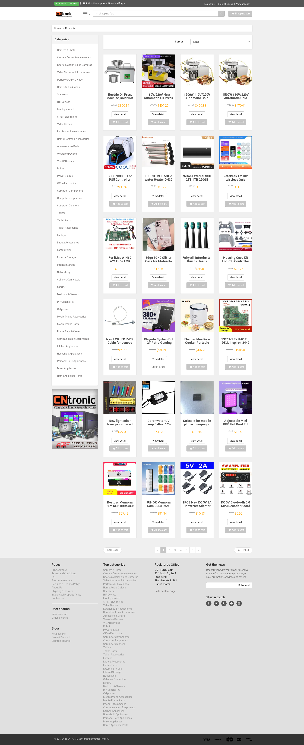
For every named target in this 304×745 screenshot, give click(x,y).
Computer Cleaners (68, 205)
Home (57, 28)
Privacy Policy (59, 570)
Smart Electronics (67, 116)
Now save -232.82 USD (66, 3)
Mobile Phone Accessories (71, 316)
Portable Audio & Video (70, 79)
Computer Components (70, 190)
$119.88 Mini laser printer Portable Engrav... (104, 3)
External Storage (66, 257)
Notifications (59, 633)
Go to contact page (165, 591)
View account (243, 4)
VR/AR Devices (65, 161)
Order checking (225, 4)
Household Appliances (69, 353)
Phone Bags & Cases (68, 331)
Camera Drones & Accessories (74, 57)
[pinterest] (231, 603)
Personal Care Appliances (71, 361)
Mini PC (61, 287)
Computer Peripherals (69, 198)
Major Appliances (66, 368)
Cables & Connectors (68, 279)
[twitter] (216, 603)
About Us (57, 587)
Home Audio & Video (68, 87)
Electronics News (61, 640)
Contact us (209, 4)
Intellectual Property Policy (66, 594)
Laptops (61, 235)
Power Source (65, 176)
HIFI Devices (63, 101)
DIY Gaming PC (65, 301)
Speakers (62, 94)
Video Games (64, 124)
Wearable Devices (67, 153)
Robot (60, 168)
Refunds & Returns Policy (66, 584)
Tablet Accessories (67, 227)
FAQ (54, 577)
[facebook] (208, 603)
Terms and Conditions (64, 573)
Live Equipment (65, 109)
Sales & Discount (61, 637)
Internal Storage (66, 264)
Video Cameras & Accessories (73, 72)
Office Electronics (66, 183)
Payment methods (62, 580)
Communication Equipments (73, 338)
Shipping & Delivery (62, 591)
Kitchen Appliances (67, 346)
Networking (63, 272)
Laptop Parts (64, 250)
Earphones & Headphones (71, 131)
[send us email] (239, 603)
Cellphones (63, 309)
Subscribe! (244, 585)
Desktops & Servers (68, 294)
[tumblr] (224, 603)
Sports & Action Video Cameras (74, 64)
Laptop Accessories (68, 242)
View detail (120, 114)
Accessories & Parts (68, 146)
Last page (243, 550)
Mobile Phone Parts (68, 324)
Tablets (61, 213)
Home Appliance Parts (69, 375)
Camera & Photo (66, 50)
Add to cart (122, 122)
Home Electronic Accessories (73, 139)
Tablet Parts (64, 220)
